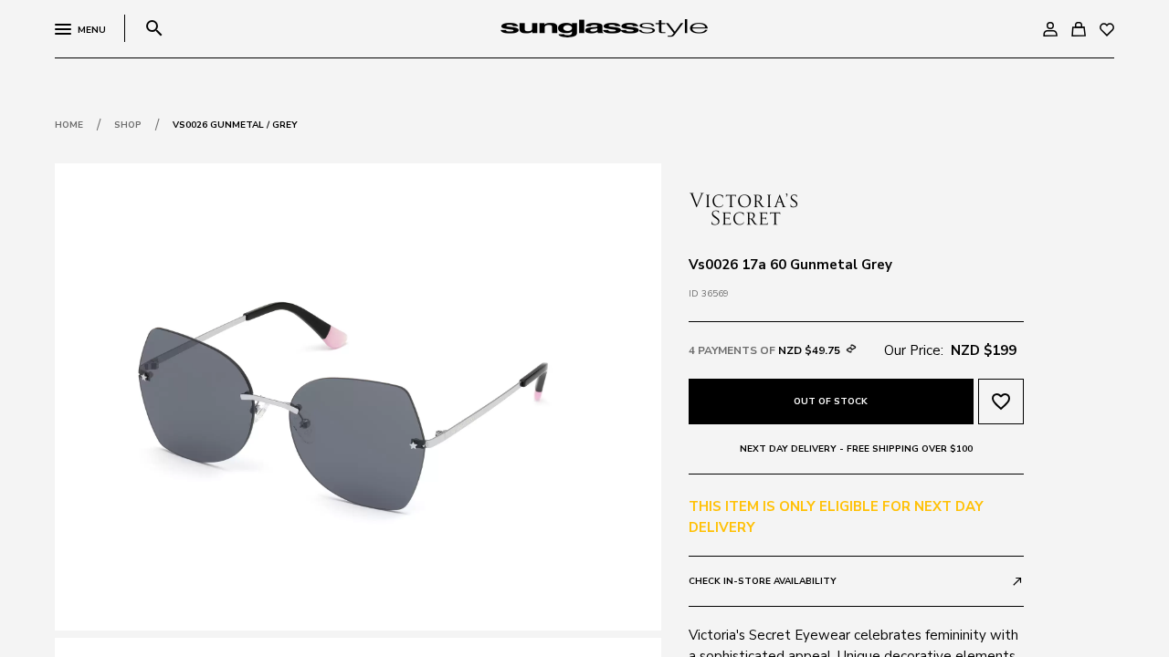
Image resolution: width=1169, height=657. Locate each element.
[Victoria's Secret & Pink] (743, 207)
